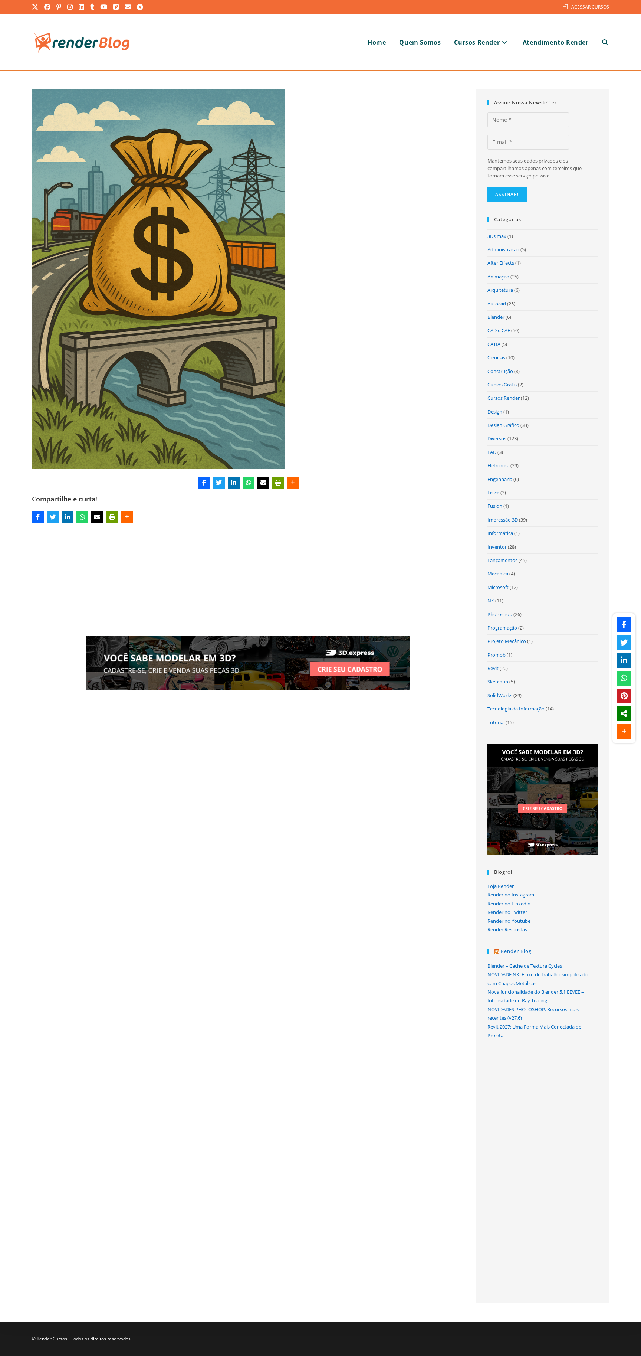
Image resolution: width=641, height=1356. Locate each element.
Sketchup (497, 681)
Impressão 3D (502, 519)
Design (494, 411)
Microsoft (498, 587)
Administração (503, 249)
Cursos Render (503, 398)
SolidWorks (499, 695)
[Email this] (263, 483)
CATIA (493, 344)
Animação (498, 276)
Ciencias (496, 357)
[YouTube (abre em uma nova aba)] (104, 7)
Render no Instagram (510, 894)
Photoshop (499, 614)
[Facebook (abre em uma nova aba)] (48, 7)
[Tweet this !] (219, 483)
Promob (496, 654)
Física (493, 492)
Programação (502, 627)
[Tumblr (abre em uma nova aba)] (93, 7)
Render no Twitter (507, 912)
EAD (491, 452)
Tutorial (495, 722)
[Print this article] (278, 483)
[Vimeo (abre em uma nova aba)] (116, 7)
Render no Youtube (508, 921)
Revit (493, 668)
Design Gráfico (503, 425)
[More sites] (624, 713)
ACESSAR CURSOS (590, 7)
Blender (495, 317)
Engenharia (499, 479)
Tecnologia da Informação (516, 708)
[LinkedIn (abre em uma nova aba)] (82, 7)
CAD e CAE (498, 330)
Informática (500, 533)
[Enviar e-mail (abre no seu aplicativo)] (128, 7)
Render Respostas (507, 929)
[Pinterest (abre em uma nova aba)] (59, 7)
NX (490, 600)
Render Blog (516, 951)
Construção (500, 371)
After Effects (500, 262)
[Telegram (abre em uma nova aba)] (140, 7)
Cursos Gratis (502, 384)
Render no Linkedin (508, 903)
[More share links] (293, 483)
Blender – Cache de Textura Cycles (524, 966)
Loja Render (500, 886)
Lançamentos (502, 560)
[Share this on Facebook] (204, 483)
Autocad (496, 303)
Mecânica (497, 573)
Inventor (497, 546)
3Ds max (496, 236)
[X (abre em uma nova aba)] (37, 7)
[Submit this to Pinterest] (624, 696)
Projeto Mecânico (506, 641)
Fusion (494, 506)
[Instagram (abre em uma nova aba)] (70, 7)
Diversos (496, 438)
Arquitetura (500, 290)
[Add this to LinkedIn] (234, 483)
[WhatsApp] (248, 483)
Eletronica (498, 465)
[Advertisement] (248, 581)
